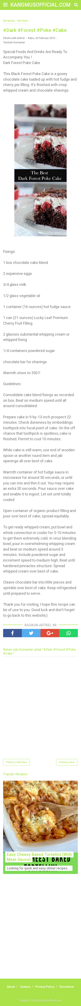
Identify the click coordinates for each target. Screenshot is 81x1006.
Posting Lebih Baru (16, 762)
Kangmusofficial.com (40, 5)
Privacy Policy (44, 986)
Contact (25, 986)
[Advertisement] (40, 931)
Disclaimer (66, 986)
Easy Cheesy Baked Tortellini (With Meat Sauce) (39, 857)
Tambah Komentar (14, 42)
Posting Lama (67, 762)
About (11, 986)
